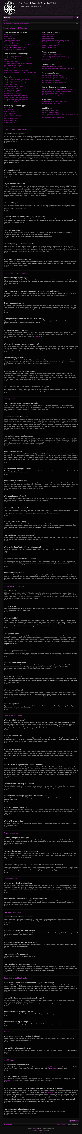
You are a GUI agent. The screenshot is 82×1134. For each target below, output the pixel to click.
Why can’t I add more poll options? (14, 86)
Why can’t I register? (10, 38)
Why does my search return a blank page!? (54, 79)
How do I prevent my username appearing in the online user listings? (21, 58)
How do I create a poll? (10, 84)
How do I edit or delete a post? (13, 81)
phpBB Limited (52, 1067)
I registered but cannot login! (12, 40)
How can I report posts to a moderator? (15, 95)
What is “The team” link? (49, 47)
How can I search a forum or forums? (52, 75)
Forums (8, 17)
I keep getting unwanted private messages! (54, 56)
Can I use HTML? (9, 109)
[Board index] (10, 7)
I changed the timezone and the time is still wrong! (18, 63)
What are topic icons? (10, 122)
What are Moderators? (48, 36)
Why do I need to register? (11, 35)
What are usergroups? (48, 38)
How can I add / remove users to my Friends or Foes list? (58, 68)
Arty (37, 1130)
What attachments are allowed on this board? (55, 101)
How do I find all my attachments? (52, 103)
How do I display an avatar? (12, 69)
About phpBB (54, 1068)
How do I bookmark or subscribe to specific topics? (56, 91)
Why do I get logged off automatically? (15, 47)
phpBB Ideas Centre (10, 1080)
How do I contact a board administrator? (53, 117)
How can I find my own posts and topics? (54, 82)
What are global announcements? (13, 115)
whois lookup (50, 1092)
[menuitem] (74, 17)
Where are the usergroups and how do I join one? (56, 40)
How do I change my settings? (13, 56)
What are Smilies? (9, 111)
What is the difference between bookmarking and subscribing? (60, 89)
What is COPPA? (9, 36)
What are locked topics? (11, 120)
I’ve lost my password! (10, 45)
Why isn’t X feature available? (50, 112)
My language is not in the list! (12, 65)
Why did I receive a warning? (12, 94)
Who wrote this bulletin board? (50, 110)
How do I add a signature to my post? (15, 83)
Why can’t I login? (9, 42)
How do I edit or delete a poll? (12, 88)
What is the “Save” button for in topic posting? (17, 97)
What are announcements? (12, 117)
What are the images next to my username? (16, 67)
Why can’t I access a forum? (12, 90)
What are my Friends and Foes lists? (52, 66)
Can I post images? (9, 113)
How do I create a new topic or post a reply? (17, 79)
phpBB (37, 336)
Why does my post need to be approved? (16, 99)
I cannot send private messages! (51, 54)
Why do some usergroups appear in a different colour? (57, 44)
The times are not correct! (11, 61)
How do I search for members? (51, 80)
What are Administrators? (49, 35)
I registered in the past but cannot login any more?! (19, 44)
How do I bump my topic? (11, 101)
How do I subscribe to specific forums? (53, 93)
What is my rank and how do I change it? (16, 70)
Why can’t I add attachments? (12, 92)
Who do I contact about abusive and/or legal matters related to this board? (60, 115)
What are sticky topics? (11, 118)
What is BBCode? (9, 108)
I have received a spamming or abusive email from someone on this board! (59, 58)
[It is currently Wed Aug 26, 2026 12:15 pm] (77, 24)
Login (6, 20)
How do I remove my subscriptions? (52, 95)
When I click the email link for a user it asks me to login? (20, 72)
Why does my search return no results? (53, 77)
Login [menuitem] (78, 18)
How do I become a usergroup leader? (53, 42)
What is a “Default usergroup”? (50, 45)
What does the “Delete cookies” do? (14, 49)
